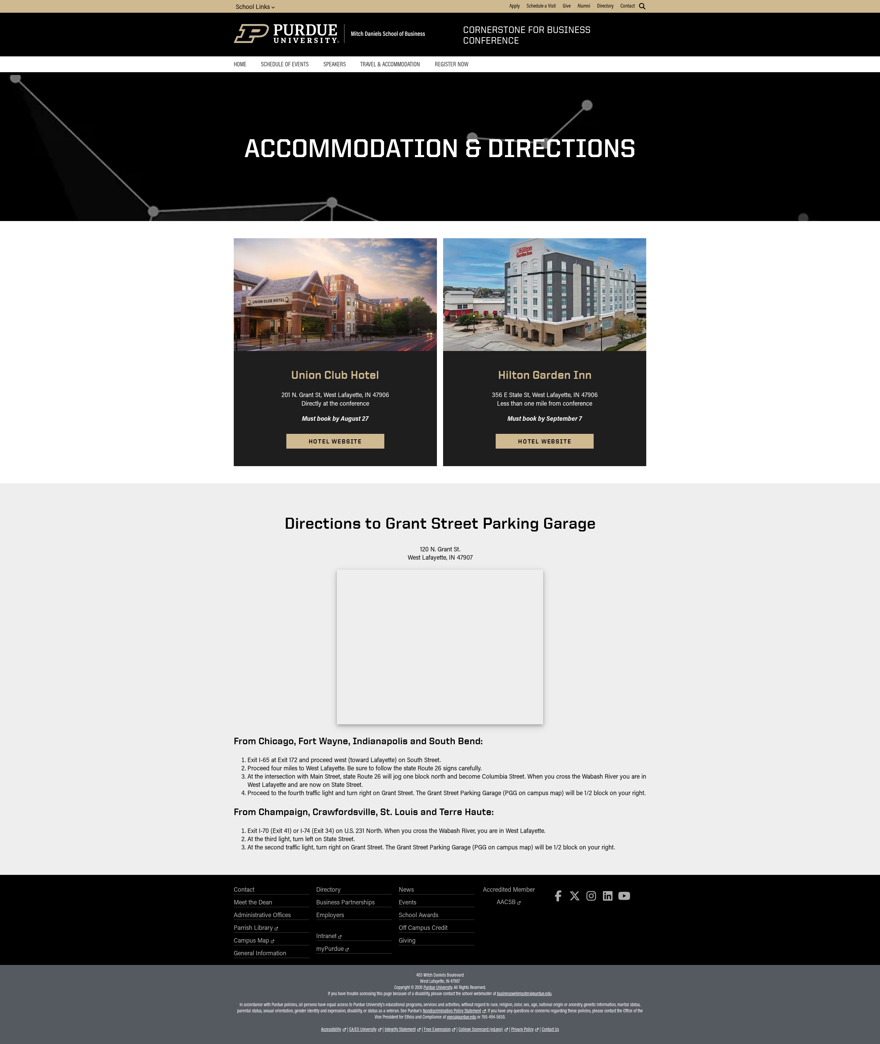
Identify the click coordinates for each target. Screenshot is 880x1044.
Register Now (452, 64)
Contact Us (550, 1029)
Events (407, 902)
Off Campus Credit (423, 927)
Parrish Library (253, 927)
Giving (407, 940)
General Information (260, 953)
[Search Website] (642, 6)
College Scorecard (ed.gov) (481, 1029)
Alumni (584, 5)
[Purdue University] (288, 34)
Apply (514, 5)
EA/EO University (362, 1029)
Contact (627, 5)
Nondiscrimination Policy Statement (452, 1011)
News (406, 889)
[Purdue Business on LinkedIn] (608, 896)
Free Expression (437, 1029)
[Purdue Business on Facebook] (558, 896)
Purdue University (438, 987)
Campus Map (251, 940)
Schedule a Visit (541, 5)
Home (240, 64)
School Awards (418, 915)
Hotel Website (335, 441)
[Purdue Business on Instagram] (591, 896)
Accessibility (331, 1029)
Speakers (334, 64)
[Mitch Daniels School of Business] (387, 34)
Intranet (326, 936)
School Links (254, 6)
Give (567, 5)
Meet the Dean (253, 902)
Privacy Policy (522, 1029)
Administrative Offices (262, 915)
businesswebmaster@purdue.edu (524, 993)
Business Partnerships (345, 902)
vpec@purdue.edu (461, 1017)
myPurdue (330, 948)
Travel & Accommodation (390, 64)
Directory (605, 5)
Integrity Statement (400, 1029)
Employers (330, 915)
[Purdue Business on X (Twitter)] (575, 896)
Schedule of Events (285, 64)
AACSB (506, 902)
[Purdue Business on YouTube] (624, 896)
